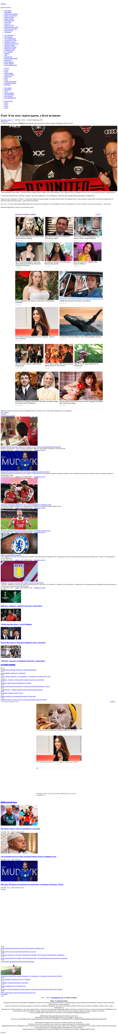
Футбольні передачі (10, 29)
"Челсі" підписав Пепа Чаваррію (11, 555)
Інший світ (7, 60)
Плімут (6, 412)
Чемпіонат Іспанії (9, 48)
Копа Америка (9, 62)
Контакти (7, 85)
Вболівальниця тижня (11, 27)
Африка (6, 53)
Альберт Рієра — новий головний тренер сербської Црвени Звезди (22, 689)
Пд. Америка (8, 52)
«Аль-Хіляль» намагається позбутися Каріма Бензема (17, 961)
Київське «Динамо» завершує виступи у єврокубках (21, 606)
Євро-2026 (7, 22)
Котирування (8, 73)
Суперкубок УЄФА (10, 40)
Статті (6, 70)
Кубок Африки (9, 63)
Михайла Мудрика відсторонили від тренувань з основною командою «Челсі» (25, 472)
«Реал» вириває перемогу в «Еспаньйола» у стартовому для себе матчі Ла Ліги (25, 676)
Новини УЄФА (9, 25)
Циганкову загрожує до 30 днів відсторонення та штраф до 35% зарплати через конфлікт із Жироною (32, 955)
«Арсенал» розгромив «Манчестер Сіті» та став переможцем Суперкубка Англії (26, 504)
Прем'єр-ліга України (11, 14)
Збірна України (9, 17)
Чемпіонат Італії (9, 45)
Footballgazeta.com (57, 997)
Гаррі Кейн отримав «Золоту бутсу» (12, 693)
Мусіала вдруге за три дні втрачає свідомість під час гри (18, 951)
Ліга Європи (8, 37)
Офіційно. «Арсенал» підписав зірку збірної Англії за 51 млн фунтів (22, 583)
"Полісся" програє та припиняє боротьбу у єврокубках (23, 661)
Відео (6, 80)
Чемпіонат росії (9, 50)
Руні (2, 412)
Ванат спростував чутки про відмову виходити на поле (18, 992)
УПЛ (6, 91)
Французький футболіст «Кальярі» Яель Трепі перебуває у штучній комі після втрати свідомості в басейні (34, 958)
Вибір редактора (9, 802)
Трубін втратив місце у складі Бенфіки (16, 624)
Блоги (6, 71)
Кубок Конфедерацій (11, 58)
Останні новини (8, 664)
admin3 (17, 450)
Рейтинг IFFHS (9, 75)
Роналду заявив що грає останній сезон (13, 986)
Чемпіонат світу (9, 20)
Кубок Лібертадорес (10, 65)
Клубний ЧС (8, 57)
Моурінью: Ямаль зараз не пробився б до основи (16, 683)
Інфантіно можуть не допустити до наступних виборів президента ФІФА (24, 699)
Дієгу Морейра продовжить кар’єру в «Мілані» (15, 979)
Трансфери (7, 12)
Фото (6, 78)
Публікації (7, 32)
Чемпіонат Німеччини (11, 43)
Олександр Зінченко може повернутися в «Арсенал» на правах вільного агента (26, 530)
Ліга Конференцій (10, 38)
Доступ (6, 68)
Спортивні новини (10, 81)
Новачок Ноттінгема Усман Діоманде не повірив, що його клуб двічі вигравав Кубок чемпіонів (31, 447)
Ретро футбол (8, 30)
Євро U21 (7, 24)
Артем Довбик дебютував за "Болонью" (13, 673)
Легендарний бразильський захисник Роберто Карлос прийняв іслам (28, 856)
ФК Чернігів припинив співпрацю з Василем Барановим (19, 670)
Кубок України (9, 19)
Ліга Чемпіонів (9, 35)
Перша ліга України (10, 15)
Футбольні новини (10, 83)
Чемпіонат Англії (9, 42)
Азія (5, 55)
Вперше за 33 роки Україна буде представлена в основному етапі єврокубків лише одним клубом (31, 989)
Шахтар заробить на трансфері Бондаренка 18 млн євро (18, 696)
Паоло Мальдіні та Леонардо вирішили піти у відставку (23, 643)
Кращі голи (8, 76)
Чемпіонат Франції (10, 47)
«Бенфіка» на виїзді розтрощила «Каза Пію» (14, 982)
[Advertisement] (14, 917)
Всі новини (8, 10)
